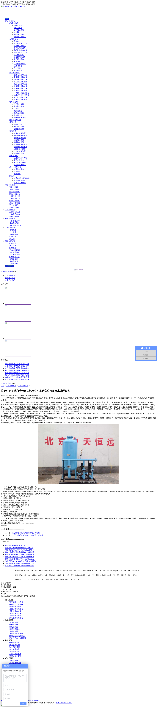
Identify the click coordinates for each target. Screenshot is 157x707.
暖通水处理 (13, 23)
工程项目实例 (14, 212)
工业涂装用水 (14, 205)
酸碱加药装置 (19, 140)
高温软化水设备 (20, 37)
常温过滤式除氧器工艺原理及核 (17, 379)
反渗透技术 (13, 261)
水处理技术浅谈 (15, 225)
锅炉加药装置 (19, 30)
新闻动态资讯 (10, 241)
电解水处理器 (19, 113)
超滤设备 (12, 122)
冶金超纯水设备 (20, 57)
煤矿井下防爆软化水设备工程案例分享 (19, 554)
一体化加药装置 (20, 151)
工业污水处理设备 (20, 77)
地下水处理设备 (15, 167)
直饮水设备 (13, 660)
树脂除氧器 (13, 627)
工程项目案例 (10, 210)
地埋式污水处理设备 (21, 95)
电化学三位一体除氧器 (17, 638)
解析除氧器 (13, 625)
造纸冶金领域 (14, 203)
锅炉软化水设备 (15, 611)
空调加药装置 (14, 645)
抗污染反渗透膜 (20, 180)
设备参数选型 (14, 221)
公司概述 (12, 230)
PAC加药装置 (14, 649)
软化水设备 (18, 25)
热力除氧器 (13, 622)
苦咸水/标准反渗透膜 (21, 178)
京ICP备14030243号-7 (64, 703)
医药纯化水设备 (20, 46)
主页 (2, 386)
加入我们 (12, 239)
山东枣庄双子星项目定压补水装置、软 (19, 563)
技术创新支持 (10, 219)
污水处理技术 (14, 252)
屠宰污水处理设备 (20, 100)
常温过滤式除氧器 (16, 633)
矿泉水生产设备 (20, 165)
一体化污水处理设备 (21, 93)
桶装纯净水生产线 (20, 158)
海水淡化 (17, 68)
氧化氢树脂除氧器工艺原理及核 (17, 375)
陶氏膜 (12, 176)
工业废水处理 (14, 198)
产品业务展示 (10, 21)
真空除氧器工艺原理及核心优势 (17, 368)
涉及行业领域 (10, 185)
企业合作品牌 (14, 216)
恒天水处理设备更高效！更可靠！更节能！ (28, 535)
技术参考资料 (14, 223)
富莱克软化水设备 (16, 602)
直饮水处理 (13, 187)
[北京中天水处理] (78, 269)
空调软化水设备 (15, 613)
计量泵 (16, 109)
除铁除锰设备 (19, 169)
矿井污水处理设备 (20, 91)
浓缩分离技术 (19, 129)
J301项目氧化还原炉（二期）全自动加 (19, 545)
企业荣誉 (12, 237)
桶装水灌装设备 (20, 162)
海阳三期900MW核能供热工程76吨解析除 (20, 561)
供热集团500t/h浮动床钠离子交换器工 (19, 548)
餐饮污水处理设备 (20, 88)
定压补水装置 (19, 106)
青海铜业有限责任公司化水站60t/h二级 (19, 559)
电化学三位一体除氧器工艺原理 (17, 377)
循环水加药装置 (20, 133)
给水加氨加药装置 (20, 144)
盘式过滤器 (18, 111)
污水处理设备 (14, 73)
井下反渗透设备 (20, 64)
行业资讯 (12, 243)
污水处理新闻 (14, 250)
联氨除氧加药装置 (20, 147)
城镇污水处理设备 (20, 79)
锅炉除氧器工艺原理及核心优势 (17, 370)
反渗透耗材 (18, 70)
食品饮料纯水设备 (20, 50)
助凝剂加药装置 (20, 149)
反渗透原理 (13, 263)
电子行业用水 (14, 192)
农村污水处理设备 (20, 82)
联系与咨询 (9, 266)
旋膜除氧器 (13, 631)
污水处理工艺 (14, 257)
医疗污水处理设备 (20, 86)
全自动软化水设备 (16, 609)
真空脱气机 (18, 115)
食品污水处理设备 (20, 84)
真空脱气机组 (19, 34)
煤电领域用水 (14, 201)
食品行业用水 (14, 189)
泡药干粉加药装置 (20, 135)
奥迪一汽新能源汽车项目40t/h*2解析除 (19, 552)
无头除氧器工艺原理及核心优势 (17, 366)
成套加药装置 (19, 153)
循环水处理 (13, 102)
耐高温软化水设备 (16, 618)
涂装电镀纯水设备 (20, 52)
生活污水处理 (14, 196)
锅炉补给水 (18, 28)
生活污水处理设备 (20, 75)
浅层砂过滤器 (19, 104)
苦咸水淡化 (18, 66)
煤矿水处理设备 (15, 120)
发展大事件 (13, 234)
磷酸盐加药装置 (15, 656)
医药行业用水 (14, 194)
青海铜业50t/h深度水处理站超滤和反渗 (19, 557)
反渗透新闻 (13, 259)
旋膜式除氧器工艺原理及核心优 (17, 364)
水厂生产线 (13, 156)
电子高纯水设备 (20, 48)
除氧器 (16, 32)
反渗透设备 (13, 39)
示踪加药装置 (19, 142)
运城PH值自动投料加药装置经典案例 (26, 533)
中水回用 (17, 61)
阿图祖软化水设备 (16, 604)
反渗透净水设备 (15, 663)
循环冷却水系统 (20, 117)
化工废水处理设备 (20, 97)
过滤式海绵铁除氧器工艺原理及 (17, 373)
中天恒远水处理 (7, 271)
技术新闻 (12, 246)
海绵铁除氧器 (14, 629)
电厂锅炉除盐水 (20, 59)
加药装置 (12, 131)
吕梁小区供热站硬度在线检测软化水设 (19, 566)
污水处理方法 (14, 254)
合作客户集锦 (14, 214)
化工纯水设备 (19, 55)
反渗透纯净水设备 (20, 43)
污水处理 (12, 248)
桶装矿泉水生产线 (20, 160)
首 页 (7, 19)
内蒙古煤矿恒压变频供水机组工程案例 (19, 550)
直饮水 (16, 41)
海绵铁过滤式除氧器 (17, 636)
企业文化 (12, 232)
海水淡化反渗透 (20, 183)
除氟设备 (17, 171)
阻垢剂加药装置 (20, 138)
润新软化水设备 (15, 607)
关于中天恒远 (10, 228)
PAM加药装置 (14, 647)
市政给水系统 (19, 126)
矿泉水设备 (18, 124)
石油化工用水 (14, 207)
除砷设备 (17, 174)
